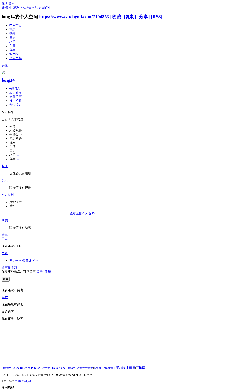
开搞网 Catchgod (22, 381)
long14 (8, 80)
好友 (5, 297)
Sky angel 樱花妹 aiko (23, 260)
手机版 (120, 367)
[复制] (130, 16)
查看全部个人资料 (82, 213)
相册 (12, 41)
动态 (12, 29)
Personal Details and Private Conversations (67, 367)
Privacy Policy (10, 367)
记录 (12, 33)
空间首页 (15, 25)
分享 (12, 50)
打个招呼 (15, 100)
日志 (12, 37)
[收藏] (116, 16)
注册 (5, 3)
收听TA (14, 88)
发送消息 (15, 104)
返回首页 (45, 7)
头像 (5, 65)
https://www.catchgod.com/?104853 (74, 16)
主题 (12, 46)
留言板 (14, 54)
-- (24, 130)
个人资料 (15, 58)
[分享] (143, 16)
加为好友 (15, 92)
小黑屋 (130, 367)
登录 (12, 3)
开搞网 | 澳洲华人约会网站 (20, 7)
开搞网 (140, 367)
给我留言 (15, 96)
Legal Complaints (104, 367)
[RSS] (156, 16)
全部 (14, 267)
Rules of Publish (30, 367)
